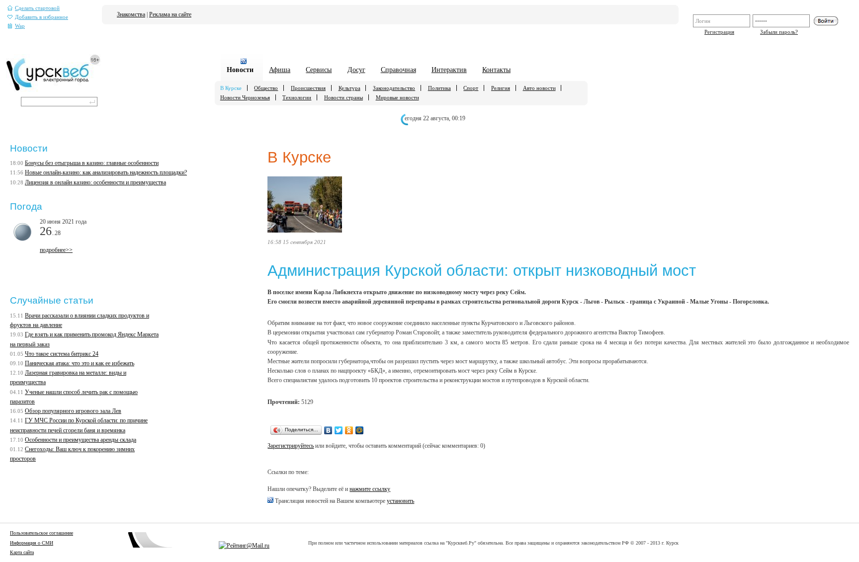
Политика (439, 88)
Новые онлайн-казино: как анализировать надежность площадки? (106, 172)
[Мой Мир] (359, 430)
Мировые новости (397, 97)
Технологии (296, 97)
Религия (500, 88)
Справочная (398, 70)
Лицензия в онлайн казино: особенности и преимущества (95, 182)
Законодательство (394, 88)
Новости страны (343, 97)
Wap (20, 26)
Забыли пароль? (779, 32)
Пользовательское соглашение (41, 533)
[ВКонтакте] (328, 430)
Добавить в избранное (41, 17)
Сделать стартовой (37, 8)
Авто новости (539, 88)
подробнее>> (56, 249)
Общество (266, 88)
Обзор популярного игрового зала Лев (73, 410)
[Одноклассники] (349, 430)
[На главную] (53, 89)
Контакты (496, 70)
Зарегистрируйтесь (290, 445)
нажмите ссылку (369, 488)
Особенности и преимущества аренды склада (80, 439)
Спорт (470, 88)
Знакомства (131, 14)
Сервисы (319, 70)
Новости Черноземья (245, 97)
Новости (240, 70)
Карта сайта (22, 552)
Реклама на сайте (170, 14)
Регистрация (719, 32)
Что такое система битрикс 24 (61, 353)
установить (400, 500)
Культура (349, 88)
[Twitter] (339, 430)
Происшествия (308, 88)
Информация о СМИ (31, 543)
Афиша (279, 70)
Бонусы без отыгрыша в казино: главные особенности (92, 163)
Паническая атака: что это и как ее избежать (79, 363)
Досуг (356, 70)
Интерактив (449, 70)
